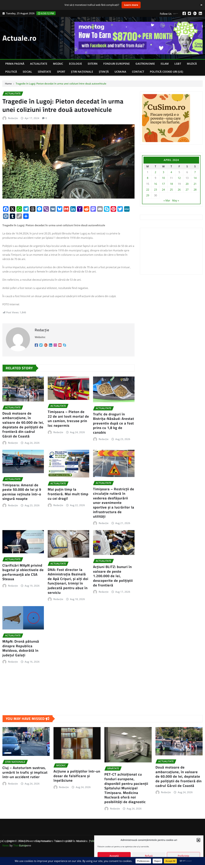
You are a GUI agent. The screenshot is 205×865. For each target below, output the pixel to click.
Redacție (13, 118)
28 (195, 189)
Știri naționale (82, 71)
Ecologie (75, 63)
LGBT (177, 63)
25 (171, 189)
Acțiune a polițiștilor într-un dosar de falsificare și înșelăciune (76, 776)
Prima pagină (14, 63)
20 (187, 184)
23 (155, 189)
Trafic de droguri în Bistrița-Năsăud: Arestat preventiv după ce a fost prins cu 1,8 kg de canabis (113, 423)
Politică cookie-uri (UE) (166, 71)
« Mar (167, 200)
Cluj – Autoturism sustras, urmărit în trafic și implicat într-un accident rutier (25, 772)
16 (155, 184)
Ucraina (120, 71)
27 (187, 189)
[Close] (201, 5)
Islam (165, 63)
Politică (11, 71)
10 (163, 178)
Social (27, 71)
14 (195, 178)
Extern (93, 63)
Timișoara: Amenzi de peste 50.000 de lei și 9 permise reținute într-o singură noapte (21, 492)
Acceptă (114, 855)
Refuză (149, 855)
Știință (104, 71)
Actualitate (38, 63)
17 (163, 184)
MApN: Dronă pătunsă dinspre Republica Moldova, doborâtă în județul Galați (20, 648)
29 (147, 195)
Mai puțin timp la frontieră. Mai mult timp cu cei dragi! (68, 494)
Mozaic (58, 63)
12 (179, 178)
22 (147, 189)
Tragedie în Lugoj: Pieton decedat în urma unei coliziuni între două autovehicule (61, 83)
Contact (138, 71)
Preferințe (183, 855)
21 (195, 184)
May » (175, 200)
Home (8, 83)
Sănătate (44, 71)
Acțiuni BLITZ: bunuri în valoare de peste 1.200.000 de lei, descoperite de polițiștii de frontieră (113, 575)
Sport (61, 71)
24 (163, 189)
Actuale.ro (19, 38)
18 (171, 184)
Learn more (131, 4)
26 (179, 189)
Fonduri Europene (116, 63)
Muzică (192, 63)
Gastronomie (145, 63)
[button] (198, 839)
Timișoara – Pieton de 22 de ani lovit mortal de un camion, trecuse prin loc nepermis (68, 418)
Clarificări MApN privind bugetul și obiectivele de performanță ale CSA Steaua (23, 572)
